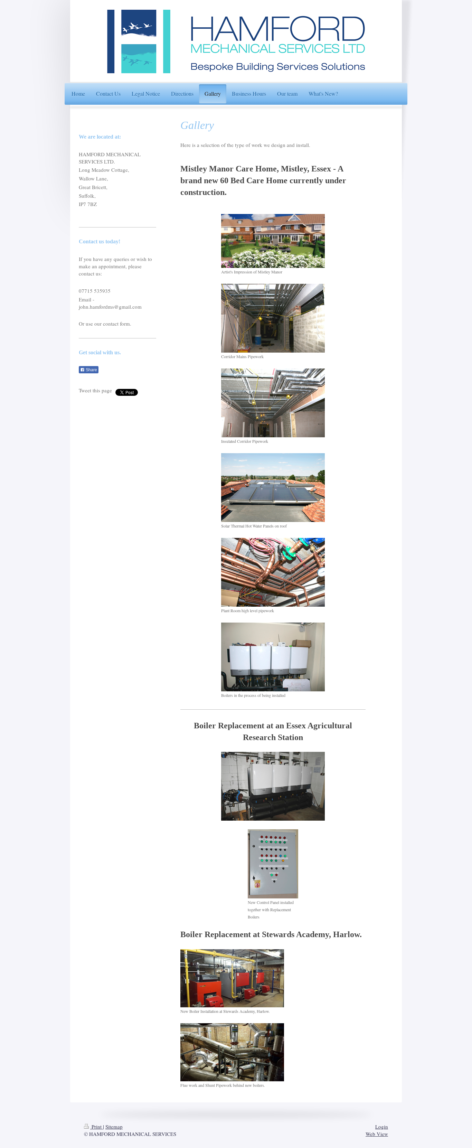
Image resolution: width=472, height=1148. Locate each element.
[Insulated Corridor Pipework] (273, 402)
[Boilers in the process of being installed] (273, 657)
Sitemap (114, 1126)
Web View (377, 1133)
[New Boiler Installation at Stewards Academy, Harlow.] (232, 978)
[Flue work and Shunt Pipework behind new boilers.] (232, 1052)
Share (91, 369)
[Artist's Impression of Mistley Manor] (273, 241)
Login (381, 1126)
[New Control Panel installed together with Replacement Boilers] (273, 863)
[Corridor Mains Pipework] (273, 318)
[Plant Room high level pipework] (273, 572)
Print (96, 1126)
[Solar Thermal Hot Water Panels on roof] (273, 487)
